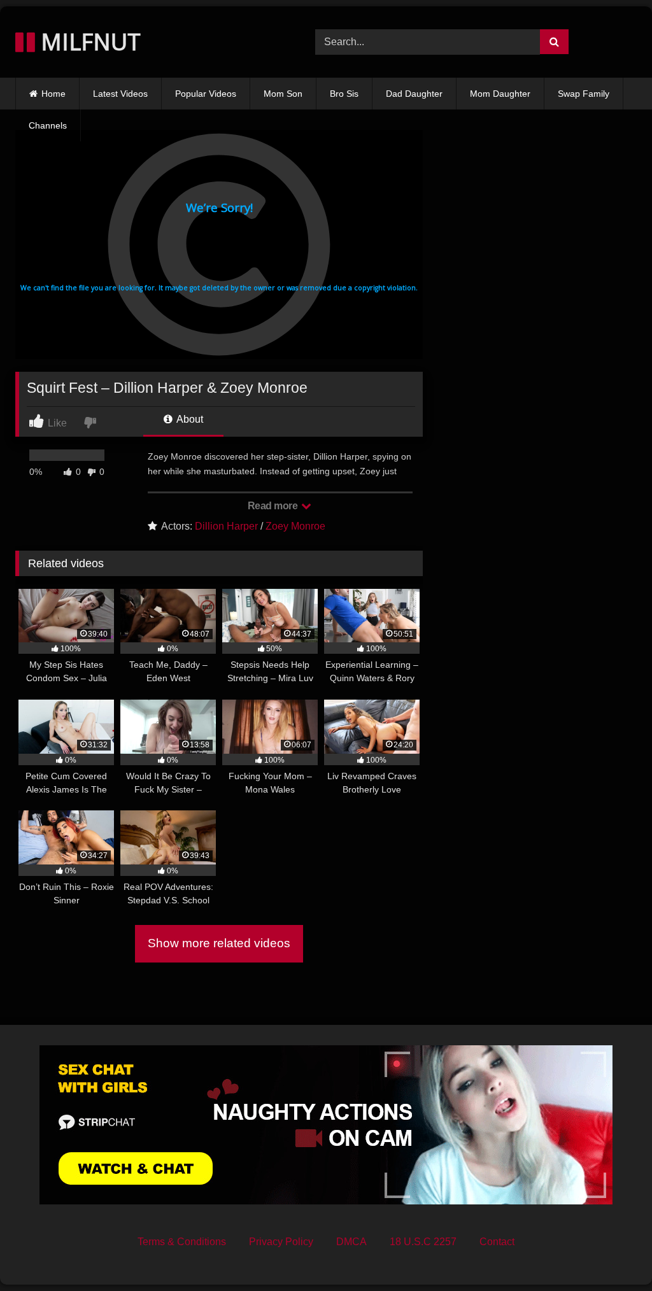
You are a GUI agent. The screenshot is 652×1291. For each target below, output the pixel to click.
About (188, 419)
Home (53, 93)
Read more (274, 505)
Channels (48, 125)
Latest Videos (120, 93)
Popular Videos (205, 93)
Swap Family (583, 93)
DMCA (351, 1241)
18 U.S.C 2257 (423, 1241)
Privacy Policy (281, 1241)
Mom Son (283, 93)
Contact (496, 1241)
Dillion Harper (226, 526)
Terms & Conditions (182, 1241)
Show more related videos (219, 943)
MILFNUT (88, 41)
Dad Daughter (414, 93)
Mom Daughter (500, 93)
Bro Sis (344, 93)
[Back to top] (613, 1253)
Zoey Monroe (295, 526)
